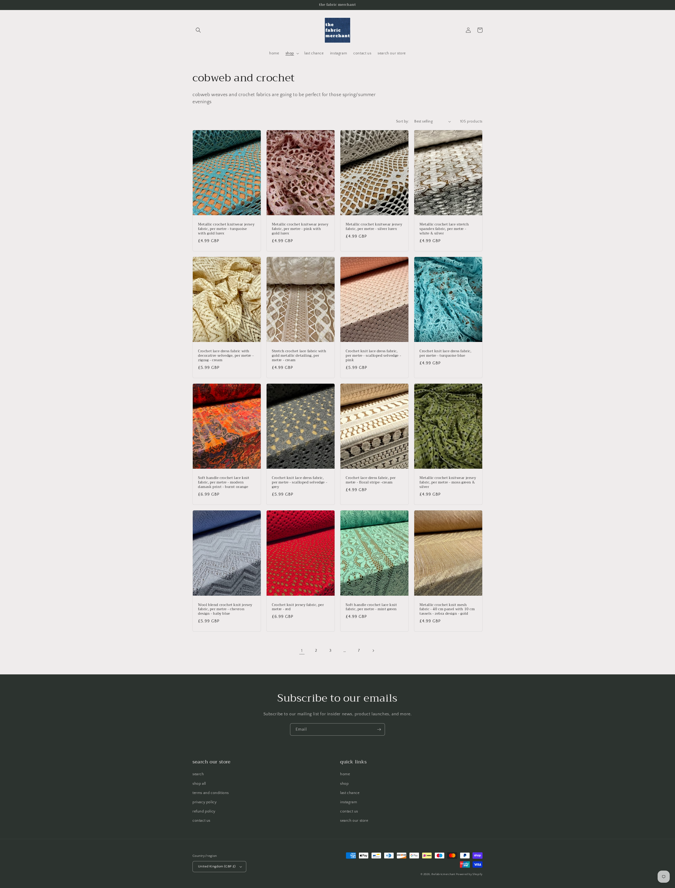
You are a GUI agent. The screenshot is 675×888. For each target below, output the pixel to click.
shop (344, 784)
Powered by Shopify (469, 874)
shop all (199, 784)
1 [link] (302, 650)
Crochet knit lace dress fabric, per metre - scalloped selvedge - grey (299, 482)
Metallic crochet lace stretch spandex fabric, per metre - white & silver (444, 229)
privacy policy (204, 802)
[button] (198, 30)
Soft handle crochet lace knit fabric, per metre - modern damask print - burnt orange (223, 482)
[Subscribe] (379, 729)
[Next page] (373, 650)
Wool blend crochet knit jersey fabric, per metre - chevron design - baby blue (225, 609)
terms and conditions (210, 793)
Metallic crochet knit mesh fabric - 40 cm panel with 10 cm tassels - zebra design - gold (447, 609)
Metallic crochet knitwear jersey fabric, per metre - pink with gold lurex (300, 229)
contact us (201, 821)
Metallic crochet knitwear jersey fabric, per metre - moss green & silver (448, 482)
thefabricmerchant (443, 874)
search (198, 774)
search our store (354, 821)
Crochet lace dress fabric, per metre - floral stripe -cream (371, 480)
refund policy (203, 811)
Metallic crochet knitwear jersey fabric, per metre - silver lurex (374, 226)
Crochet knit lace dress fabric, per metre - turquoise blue (445, 353)
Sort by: (402, 121)
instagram (348, 802)
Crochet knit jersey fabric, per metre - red (298, 607)
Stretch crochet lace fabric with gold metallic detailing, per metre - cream (299, 356)
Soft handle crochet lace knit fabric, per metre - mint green (371, 607)
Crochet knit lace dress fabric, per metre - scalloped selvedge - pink (373, 356)
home (345, 774)
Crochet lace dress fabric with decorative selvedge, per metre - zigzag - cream (226, 356)
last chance (350, 793)
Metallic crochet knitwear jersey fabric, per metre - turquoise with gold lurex (226, 229)
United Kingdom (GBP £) (217, 866)
